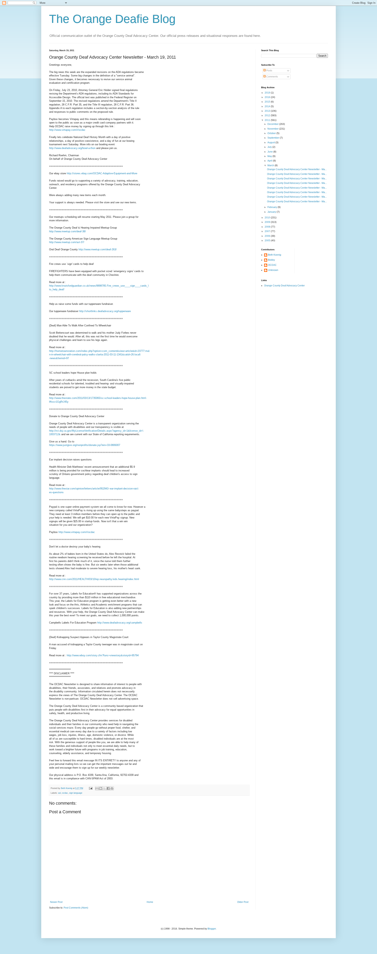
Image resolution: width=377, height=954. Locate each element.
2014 (268, 106)
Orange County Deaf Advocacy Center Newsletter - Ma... (297, 169)
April (270, 160)
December (273, 124)
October (271, 133)
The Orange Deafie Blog (112, 18)
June (270, 151)
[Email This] (97, 788)
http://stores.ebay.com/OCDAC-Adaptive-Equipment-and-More (102, 173)
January (272, 212)
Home (150, 902)
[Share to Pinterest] (112, 788)
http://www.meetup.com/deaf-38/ (67, 231)
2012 (268, 115)
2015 (268, 101)
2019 (268, 92)
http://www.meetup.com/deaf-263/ (98, 249)
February (272, 207)
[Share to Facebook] (108, 788)
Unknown (273, 270)
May (270, 156)
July (269, 147)
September (273, 137)
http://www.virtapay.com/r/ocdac (67, 129)
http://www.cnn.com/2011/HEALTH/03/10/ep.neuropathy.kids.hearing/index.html (94, 579)
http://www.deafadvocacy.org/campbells (119, 622)
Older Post (242, 902)
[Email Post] (90, 788)
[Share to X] (104, 788)
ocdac (65, 793)
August (271, 142)
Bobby (271, 260)
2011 (268, 120)
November (273, 128)
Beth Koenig (274, 254)
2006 (268, 236)
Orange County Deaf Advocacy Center (284, 285)
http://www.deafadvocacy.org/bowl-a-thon (72, 148)
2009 (268, 222)
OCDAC (272, 265)
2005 (268, 240)
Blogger (212, 928)
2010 (268, 217)
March (271, 165)
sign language (75, 793)
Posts (269, 70)
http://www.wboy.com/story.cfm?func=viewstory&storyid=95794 (103, 655)
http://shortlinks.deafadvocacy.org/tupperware (105, 311)
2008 (268, 226)
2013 (268, 111)
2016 (268, 97)
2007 (268, 231)
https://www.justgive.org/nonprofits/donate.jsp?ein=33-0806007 (84, 445)
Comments (272, 76)
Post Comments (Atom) (76, 907)
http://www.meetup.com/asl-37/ (66, 242)
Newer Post (56, 902)
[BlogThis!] (101, 788)
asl (59, 793)
